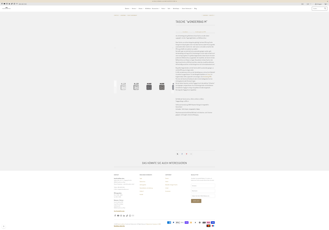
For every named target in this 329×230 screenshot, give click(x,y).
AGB (159, 224)
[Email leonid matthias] (17, 3)
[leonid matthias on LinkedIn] (9, 3)
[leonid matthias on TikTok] (12, 3)
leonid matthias (121, 224)
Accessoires (167, 191)
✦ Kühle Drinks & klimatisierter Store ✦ (164, 1)
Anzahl (177, 136)
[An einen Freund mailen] (191, 154)
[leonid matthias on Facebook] (2, 3)
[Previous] (115, 48)
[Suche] (325, 8)
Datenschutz (142, 181)
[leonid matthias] (6, 8)
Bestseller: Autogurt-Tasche (171, 184)
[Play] (144, 48)
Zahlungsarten (143, 184)
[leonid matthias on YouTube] (4, 3)
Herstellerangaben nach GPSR (200, 31)
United (166, 188)
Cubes (208, 74)
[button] (128, 8)
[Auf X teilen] (177, 154)
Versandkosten (185, 31)
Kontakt (141, 194)
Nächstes (211, 15)
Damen (167, 178)
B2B (302, 4)
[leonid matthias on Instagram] (7, 3)
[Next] (172, 48)
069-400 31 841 (23, 4)
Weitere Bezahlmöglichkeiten (205, 149)
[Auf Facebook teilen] (182, 154)
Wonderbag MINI (207, 76)
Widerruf (142, 191)
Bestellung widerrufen (119, 226)
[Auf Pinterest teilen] (186, 154)
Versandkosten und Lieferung (146, 188)
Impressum (155, 224)
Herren (166, 181)
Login (141, 178)
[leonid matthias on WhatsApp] (14, 3)
